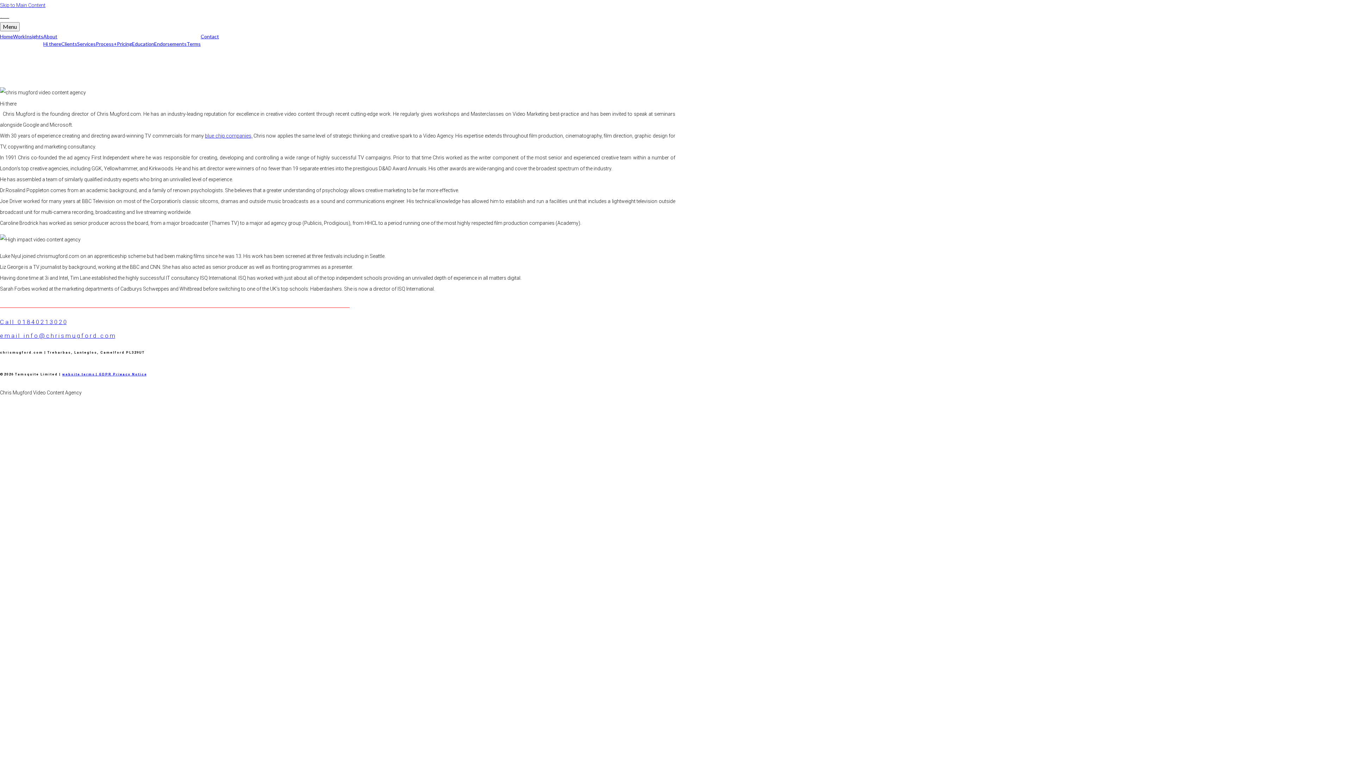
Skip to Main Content (22, 5)
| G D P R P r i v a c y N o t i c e (120, 374)
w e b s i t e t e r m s (78, 374)
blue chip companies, (228, 136)
